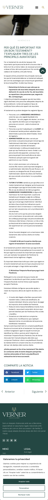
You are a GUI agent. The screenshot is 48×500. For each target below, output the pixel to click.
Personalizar (24, 488)
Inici (4, 453)
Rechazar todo (24, 495)
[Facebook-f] (7, 440)
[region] (24, 477)
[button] (36, 7)
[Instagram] (3, 440)
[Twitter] (15, 440)
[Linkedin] (11, 440)
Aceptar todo (24, 481)
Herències (24, 40)
